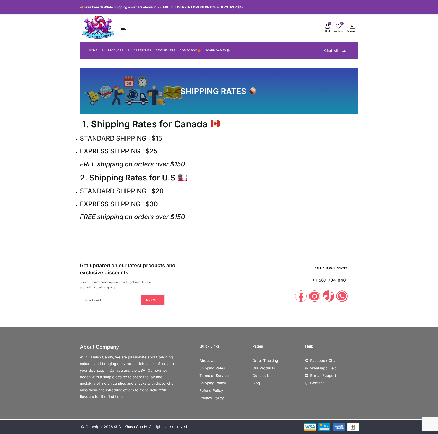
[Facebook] (301, 296)
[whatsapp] (357, 7)
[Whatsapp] (342, 296)
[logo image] (98, 28)
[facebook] (345, 7)
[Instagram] (314, 296)
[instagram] (350, 7)
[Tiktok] (328, 296)
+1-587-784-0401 (330, 280)
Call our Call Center (331, 268)
